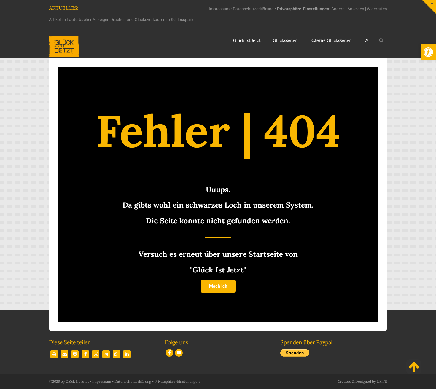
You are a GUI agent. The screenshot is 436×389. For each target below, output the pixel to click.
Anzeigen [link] (355, 9)
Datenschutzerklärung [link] (253, 9)
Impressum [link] (219, 9)
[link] (428, 52)
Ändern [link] (338, 9)
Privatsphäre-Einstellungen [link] (177, 381)
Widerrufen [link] (377, 9)
